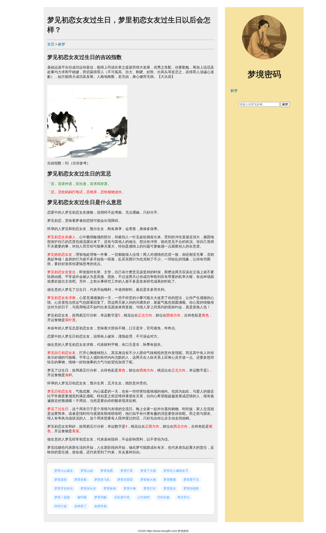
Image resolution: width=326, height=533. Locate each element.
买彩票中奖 (122, 497)
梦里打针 (149, 488)
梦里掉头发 (88, 488)
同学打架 (60, 506)
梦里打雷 (126, 470)
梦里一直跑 (62, 497)
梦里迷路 (60, 479)
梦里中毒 (130, 488)
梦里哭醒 (100, 497)
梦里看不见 (191, 479)
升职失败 (163, 497)
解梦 (61, 44)
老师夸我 (100, 506)
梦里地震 (106, 470)
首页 (50, 44)
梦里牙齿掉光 (63, 488)
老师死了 (80, 506)
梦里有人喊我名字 (175, 470)
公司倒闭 (143, 497)
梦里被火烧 (148, 479)
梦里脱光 (169, 488)
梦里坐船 (80, 479)
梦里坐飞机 (102, 479)
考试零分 (183, 497)
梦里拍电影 (191, 488)
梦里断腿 (169, 479)
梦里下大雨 (148, 470)
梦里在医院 (125, 479)
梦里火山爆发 (63, 470)
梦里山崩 (87, 470)
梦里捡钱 (110, 488)
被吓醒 (82, 497)
